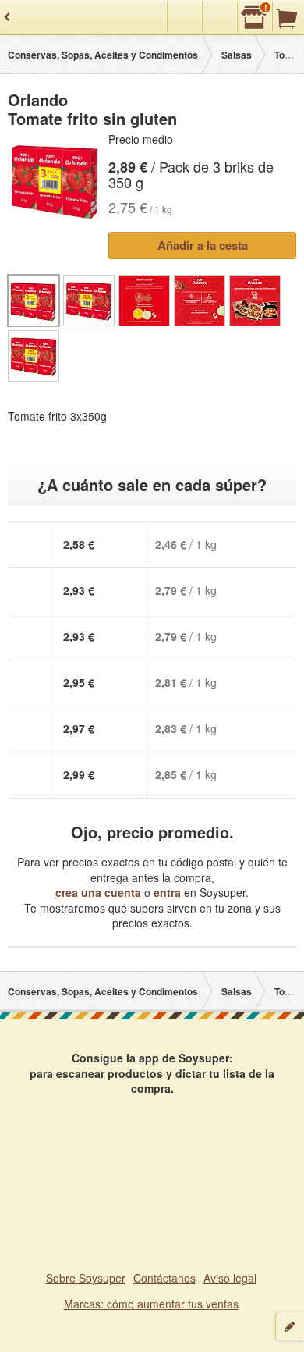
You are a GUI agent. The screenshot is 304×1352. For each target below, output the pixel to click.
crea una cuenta (98, 892)
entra (167, 892)
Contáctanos (164, 1278)
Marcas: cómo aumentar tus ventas (151, 1303)
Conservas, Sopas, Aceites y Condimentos (103, 55)
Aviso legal (229, 1278)
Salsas (236, 55)
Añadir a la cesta (202, 245)
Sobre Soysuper (85, 1278)
